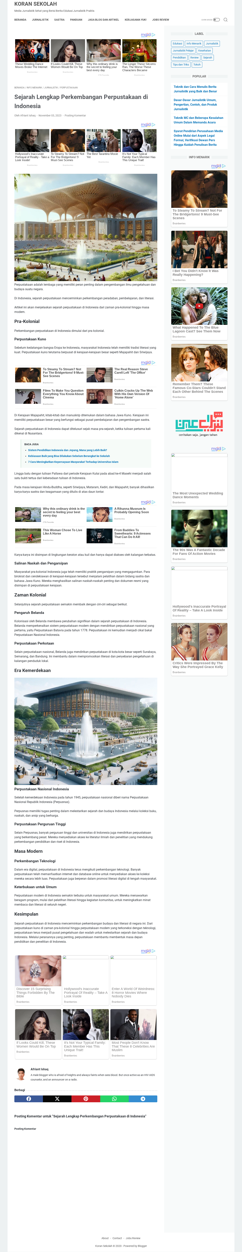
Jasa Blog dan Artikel (103, 19)
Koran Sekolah (35, 4)
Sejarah (207, 57)
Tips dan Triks (181, 64)
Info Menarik (194, 43)
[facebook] (28, 1098)
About (105, 1238)
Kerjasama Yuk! (136, 19)
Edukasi (177, 43)
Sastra (59, 19)
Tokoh (197, 64)
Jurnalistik (40, 19)
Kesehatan (204, 50)
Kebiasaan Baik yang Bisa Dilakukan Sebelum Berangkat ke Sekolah (69, 456)
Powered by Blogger (135, 1245)
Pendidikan (179, 57)
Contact (117, 1238)
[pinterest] (85, 1098)
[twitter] (57, 1098)
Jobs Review (160, 19)
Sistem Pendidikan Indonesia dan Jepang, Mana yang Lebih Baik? (67, 450)
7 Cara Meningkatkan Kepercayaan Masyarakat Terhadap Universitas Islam (73, 462)
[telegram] (143, 1098)
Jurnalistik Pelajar (183, 50)
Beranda (20, 19)
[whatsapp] (114, 1098)
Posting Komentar (75, 115)
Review (194, 57)
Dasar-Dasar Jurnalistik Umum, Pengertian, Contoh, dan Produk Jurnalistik (195, 104)
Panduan (76, 19)
